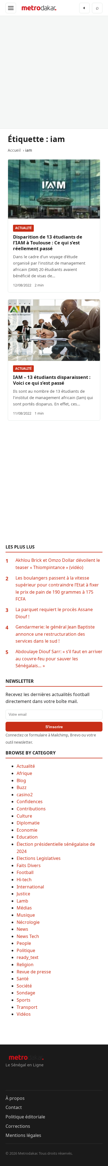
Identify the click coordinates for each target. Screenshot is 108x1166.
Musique (26, 915)
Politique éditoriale (25, 1117)
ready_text (27, 957)
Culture (24, 816)
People (24, 943)
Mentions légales (23, 1135)
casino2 (25, 795)
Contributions (31, 809)
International (30, 887)
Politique (26, 950)
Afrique (24, 773)
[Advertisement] (54, 72)
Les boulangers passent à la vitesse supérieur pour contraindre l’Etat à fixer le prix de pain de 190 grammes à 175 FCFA (57, 588)
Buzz (22, 787)
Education (27, 837)
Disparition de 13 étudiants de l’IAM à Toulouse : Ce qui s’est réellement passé (47, 243)
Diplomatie (28, 823)
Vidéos (24, 1014)
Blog (21, 780)
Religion (25, 964)
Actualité (23, 228)
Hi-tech (24, 880)
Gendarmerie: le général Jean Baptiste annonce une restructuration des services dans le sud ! (55, 634)
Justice (23, 894)
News (22, 929)
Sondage (26, 993)
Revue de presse (34, 972)
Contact (14, 1107)
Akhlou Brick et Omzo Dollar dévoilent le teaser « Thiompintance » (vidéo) (58, 563)
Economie (27, 830)
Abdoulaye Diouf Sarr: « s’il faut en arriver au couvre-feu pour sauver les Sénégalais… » (59, 658)
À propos (15, 1098)
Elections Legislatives (39, 858)
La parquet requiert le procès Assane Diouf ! (54, 613)
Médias (24, 908)
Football (25, 872)
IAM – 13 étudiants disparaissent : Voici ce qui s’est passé (52, 380)
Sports (23, 1000)
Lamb (22, 901)
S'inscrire (54, 727)
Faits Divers (29, 865)
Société (24, 986)
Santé (23, 979)
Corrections (18, 1126)
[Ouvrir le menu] (11, 8)
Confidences (30, 801)
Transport (27, 1007)
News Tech (28, 936)
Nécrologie (28, 922)
